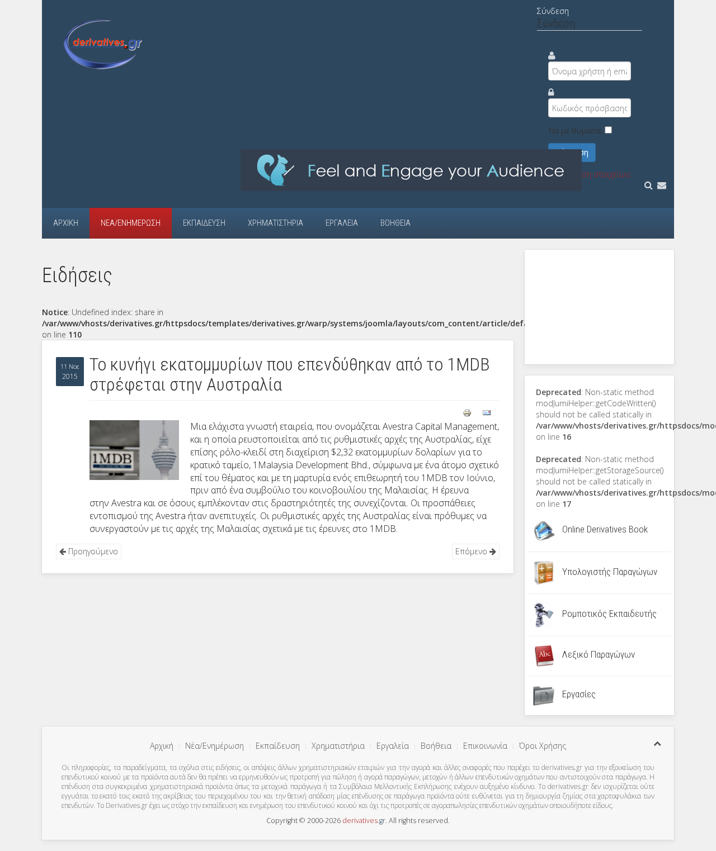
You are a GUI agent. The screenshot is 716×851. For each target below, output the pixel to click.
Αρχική (65, 223)
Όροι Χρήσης (542, 745)
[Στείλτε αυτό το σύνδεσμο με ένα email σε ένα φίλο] (486, 411)
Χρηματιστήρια (275, 223)
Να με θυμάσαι (575, 130)
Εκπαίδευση (204, 223)
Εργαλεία (342, 223)
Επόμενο (472, 551)
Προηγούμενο (92, 551)
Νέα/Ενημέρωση (131, 223)
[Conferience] (411, 169)
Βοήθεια (395, 223)
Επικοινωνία (485, 745)
